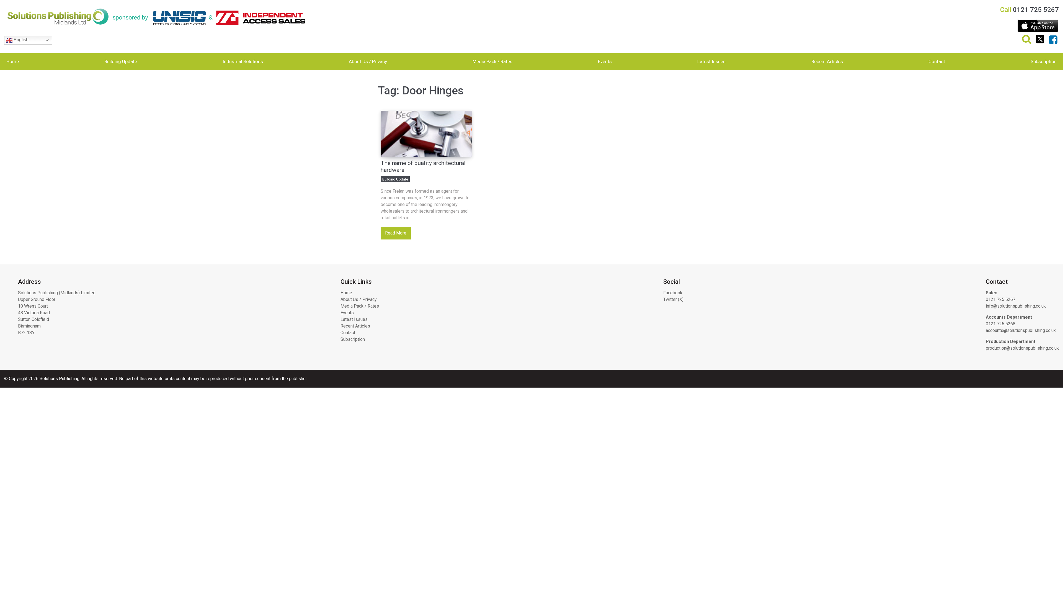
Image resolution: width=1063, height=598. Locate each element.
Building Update (120, 61)
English (20, 39)
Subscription (1044, 61)
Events (605, 61)
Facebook (672, 292)
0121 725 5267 (1000, 299)
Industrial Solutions (243, 61)
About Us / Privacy (368, 61)
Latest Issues (711, 61)
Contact (936, 61)
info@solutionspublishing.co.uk (1016, 306)
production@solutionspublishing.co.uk (1022, 348)
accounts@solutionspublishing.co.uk (1021, 330)
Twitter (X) (673, 299)
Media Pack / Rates (492, 61)
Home (12, 61)
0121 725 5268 (1000, 323)
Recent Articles (827, 61)
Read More (395, 233)
